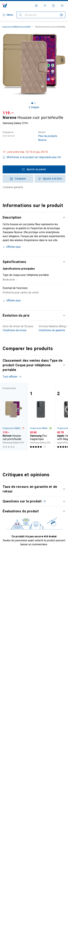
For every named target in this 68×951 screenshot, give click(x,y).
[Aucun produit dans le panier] (62, 5)
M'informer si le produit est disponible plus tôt (34, 157)
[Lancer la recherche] (20, 15)
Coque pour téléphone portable (16, 27)
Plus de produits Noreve (47, 136)
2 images (34, 107)
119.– (8, 113)
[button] (34, 152)
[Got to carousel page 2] (35, 103)
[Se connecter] (45, 5)
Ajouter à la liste (52, 178)
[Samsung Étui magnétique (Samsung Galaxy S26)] (40, 417)
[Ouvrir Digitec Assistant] (53, 5)
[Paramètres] (36, 5)
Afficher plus (13, 246)
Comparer (20, 178)
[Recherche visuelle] (61, 15)
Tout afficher (10, 376)
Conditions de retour (15, 330)
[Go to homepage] (5, 5)
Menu (10, 14)
